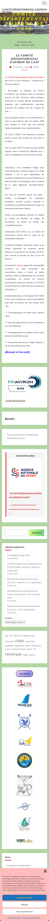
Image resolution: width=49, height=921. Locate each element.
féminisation (36, 645)
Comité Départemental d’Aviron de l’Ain (25, 77)
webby (36, 67)
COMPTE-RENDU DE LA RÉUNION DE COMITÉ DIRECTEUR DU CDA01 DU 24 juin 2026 (24, 567)
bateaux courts (29, 635)
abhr (7, 635)
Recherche (36, 532)
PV (35, 649)
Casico (19, 265)
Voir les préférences (24, 911)
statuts (32, 655)
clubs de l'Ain (24, 673)
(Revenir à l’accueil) (17, 352)
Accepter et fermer (24, 897)
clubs (19, 640)
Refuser (24, 904)
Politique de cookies (14, 918)
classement (9, 641)
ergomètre (9, 645)
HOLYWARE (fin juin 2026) (18, 555)
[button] (45, 871)
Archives (8, 618)
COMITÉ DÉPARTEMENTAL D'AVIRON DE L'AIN (24, 10)
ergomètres (20, 645)
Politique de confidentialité (31, 918)
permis (30, 649)
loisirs (7, 649)
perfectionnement (18, 649)
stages (25, 655)
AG (11, 635)
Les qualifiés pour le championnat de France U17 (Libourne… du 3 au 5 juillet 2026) (23, 594)
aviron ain (17, 635)
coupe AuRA (30, 641)
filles (28, 645)
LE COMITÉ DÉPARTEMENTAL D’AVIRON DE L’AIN (24, 58)
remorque (13, 654)
